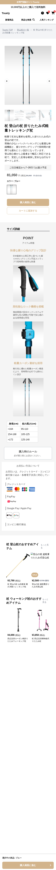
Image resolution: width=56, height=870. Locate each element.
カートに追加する (28, 210)
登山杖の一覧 (23, 30)
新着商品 (9, 20)
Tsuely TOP (7, 30)
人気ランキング (47, 20)
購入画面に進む (28, 202)
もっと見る (45, 546)
